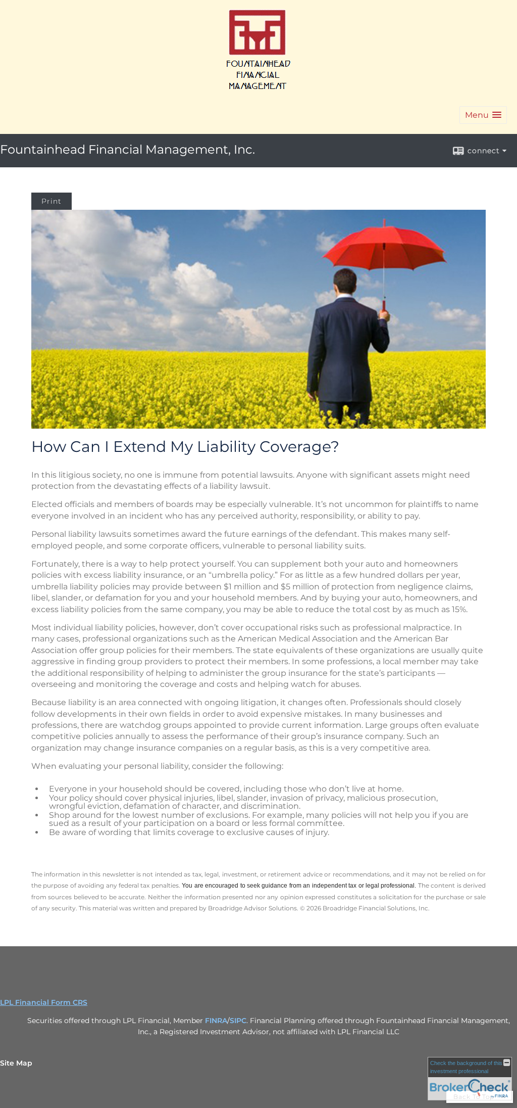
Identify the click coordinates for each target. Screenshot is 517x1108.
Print (51, 201)
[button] (483, 115)
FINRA (216, 1020)
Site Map (16, 1063)
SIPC (238, 1020)
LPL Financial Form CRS (43, 1002)
